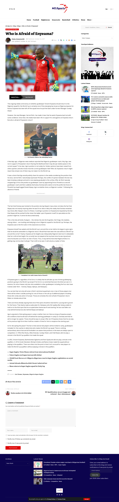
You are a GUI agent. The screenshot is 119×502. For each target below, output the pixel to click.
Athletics (47, 481)
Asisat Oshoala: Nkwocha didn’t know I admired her (28, 363)
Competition (48, 475)
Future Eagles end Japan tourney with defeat (25, 355)
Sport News (28, 97)
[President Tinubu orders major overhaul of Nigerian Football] (38, 464)
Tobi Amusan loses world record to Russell (58, 479)
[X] (12, 9)
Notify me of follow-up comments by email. (22, 439)
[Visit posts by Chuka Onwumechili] (8, 40)
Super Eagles (62, 464)
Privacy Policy (51, 499)
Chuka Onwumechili (18, 39)
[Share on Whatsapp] (64, 40)
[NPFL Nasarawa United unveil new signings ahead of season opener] (85, 89)
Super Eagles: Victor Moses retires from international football (32, 352)
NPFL (103, 93)
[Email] (69, 40)
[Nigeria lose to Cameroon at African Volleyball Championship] (38, 473)
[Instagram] (14, 9)
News (99, 93)
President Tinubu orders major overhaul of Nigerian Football (64, 462)
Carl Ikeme (18, 374)
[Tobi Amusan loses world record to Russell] (38, 481)
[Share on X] (61, 40)
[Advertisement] (41, 199)
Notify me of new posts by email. (18, 443)
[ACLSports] (59, 9)
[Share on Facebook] (58, 40)
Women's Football (96, 122)
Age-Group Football (98, 119)
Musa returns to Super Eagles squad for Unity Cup (27, 366)
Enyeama (26, 374)
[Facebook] (10, 9)
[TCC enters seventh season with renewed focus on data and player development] (85, 99)
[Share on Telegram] (66, 40)
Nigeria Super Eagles (36, 374)
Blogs (8, 29)
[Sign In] (7, 9)
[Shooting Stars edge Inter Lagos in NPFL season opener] (85, 109)
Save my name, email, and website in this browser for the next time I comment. (28, 435)
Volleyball (59, 475)
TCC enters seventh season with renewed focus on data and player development (101, 99)
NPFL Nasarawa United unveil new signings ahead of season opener (101, 88)
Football (15, 29)
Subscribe (95, 475)
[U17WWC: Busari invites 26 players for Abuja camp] (85, 117)
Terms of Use (61, 499)
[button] (86, 499)
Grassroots (105, 103)
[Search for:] (95, 27)
